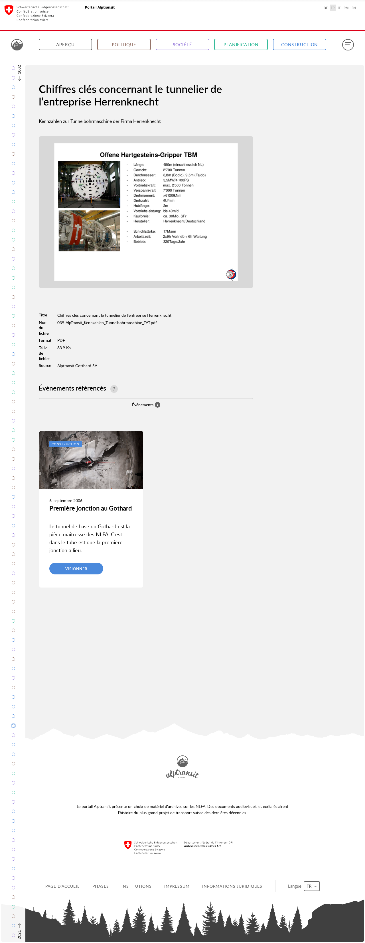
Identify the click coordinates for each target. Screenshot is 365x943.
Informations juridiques (232, 886)
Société (182, 45)
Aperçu (65, 45)
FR (332, 8)
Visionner (76, 568)
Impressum (177, 886)
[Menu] (348, 44)
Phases (100, 886)
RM (346, 8)
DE (326, 8)
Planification (241, 45)
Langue (295, 886)
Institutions (136, 886)
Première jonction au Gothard (90, 508)
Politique (124, 45)
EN (354, 8)
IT (339, 8)
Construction (299, 45)
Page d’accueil (62, 886)
